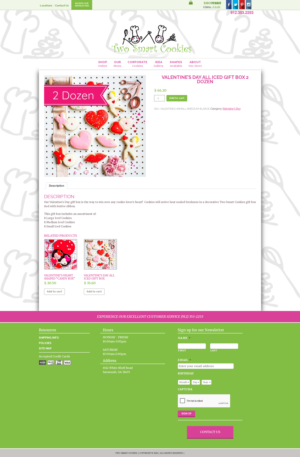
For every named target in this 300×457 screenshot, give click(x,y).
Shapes (176, 63)
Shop (102, 63)
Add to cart (176, 98)
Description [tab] (56, 186)
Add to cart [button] (54, 291)
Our (117, 63)
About (195, 63)
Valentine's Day (232, 108)
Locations (46, 5)
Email (184, 360)
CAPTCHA (185, 389)
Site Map (45, 348)
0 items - (211, 6)
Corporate (137, 63)
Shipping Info (49, 337)
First (182, 350)
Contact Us (62, 5)
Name (184, 338)
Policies (45, 343)
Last (213, 350)
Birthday (186, 373)
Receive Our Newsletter (82, 4)
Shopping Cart (212, 3)
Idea (159, 63)
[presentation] (204, 401)
